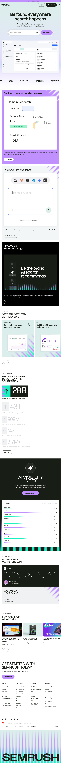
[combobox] (22, 32)
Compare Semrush (7, 698)
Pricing (3, 693)
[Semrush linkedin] (2, 719)
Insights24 (18, 696)
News (31, 691)
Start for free (51, 4)
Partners (32, 696)
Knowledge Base (49, 686)
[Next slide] (8, 362)
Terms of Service (18, 726)
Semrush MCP (20, 686)
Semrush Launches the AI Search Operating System (30, 639)
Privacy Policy (5, 726)
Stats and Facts (6, 703)
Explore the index (29, 493)
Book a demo (9, 302)
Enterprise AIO (20, 691)
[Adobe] (4, 722)
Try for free (8, 159)
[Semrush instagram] (5, 719)
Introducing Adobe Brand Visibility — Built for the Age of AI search (10, 640)
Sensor (18, 708)
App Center (19, 700)
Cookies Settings (31, 726)
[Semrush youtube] (11, 719)
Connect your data (10, 235)
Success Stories (6, 700)
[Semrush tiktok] (8, 719)
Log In (41, 4)
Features (4, 689)
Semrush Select (34, 698)
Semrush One (5, 686)
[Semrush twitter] (17, 719)
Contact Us (33, 707)
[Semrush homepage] (5, 5)
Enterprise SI (19, 693)
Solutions (4, 691)
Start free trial (8, 676)
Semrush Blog (48, 701)
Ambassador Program (50, 706)
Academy (47, 689)
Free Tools (18, 705)
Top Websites (19, 703)
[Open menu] (59, 4)
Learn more (7, 452)
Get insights (46, 32)
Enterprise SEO (20, 689)
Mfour (17, 698)
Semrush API (48, 691)
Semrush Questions (35, 689)
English (56, 726)
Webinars (47, 703)
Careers (32, 693)
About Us (32, 686)
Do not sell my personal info (34, 704)
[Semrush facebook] (14, 719)
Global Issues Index (35, 700)
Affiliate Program (6, 705)
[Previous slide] (3, 362)
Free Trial (4, 696)
